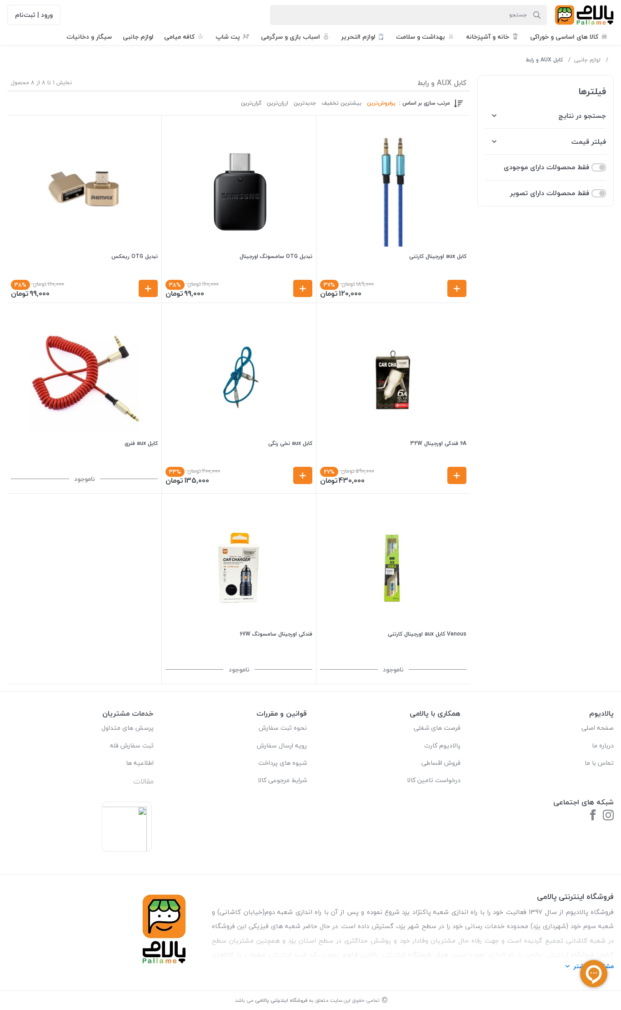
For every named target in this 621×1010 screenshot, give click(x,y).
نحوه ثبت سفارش (283, 727)
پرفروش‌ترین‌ (381, 103)
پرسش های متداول (127, 727)
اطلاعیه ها (140, 762)
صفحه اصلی (597, 727)
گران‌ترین (251, 103)
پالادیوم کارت (442, 745)
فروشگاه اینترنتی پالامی (281, 1000)
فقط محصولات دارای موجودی (546, 167)
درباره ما (603, 745)
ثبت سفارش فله (132, 745)
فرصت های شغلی (437, 727)
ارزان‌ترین (277, 103)
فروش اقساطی (441, 762)
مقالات (143, 781)
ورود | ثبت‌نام (34, 14)
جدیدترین (305, 103)
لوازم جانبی (587, 60)
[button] (569, 36)
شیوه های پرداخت (282, 762)
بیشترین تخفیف (341, 103)
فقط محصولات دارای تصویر (549, 193)
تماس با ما (599, 762)
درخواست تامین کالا (434, 780)
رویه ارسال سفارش (282, 745)
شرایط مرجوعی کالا (282, 780)
